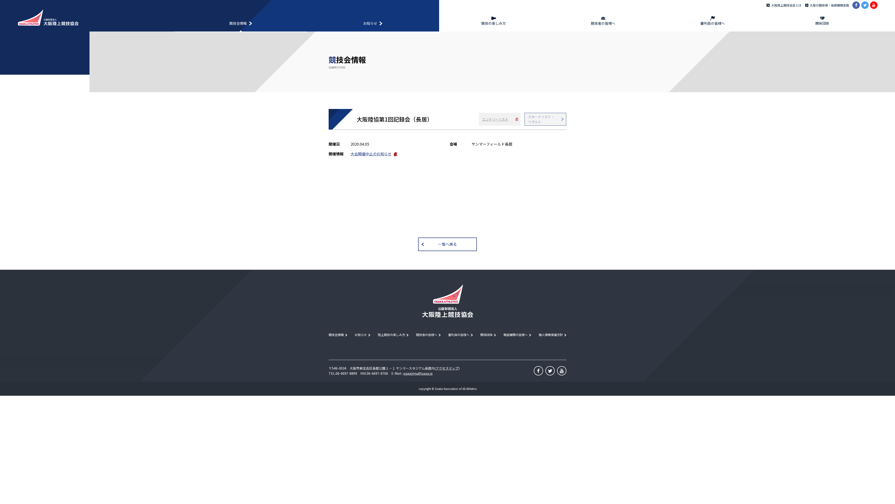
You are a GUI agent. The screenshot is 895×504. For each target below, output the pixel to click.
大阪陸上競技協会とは (786, 5)
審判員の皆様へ (458, 334)
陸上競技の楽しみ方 (391, 334)
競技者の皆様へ (426, 334)
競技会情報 (336, 334)
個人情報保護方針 (551, 334)
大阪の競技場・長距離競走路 (829, 5)
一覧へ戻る (447, 244)
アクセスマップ (447, 368)
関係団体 (486, 334)
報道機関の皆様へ (515, 334)
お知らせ (361, 334)
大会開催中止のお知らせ (371, 154)
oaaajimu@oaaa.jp (418, 373)
